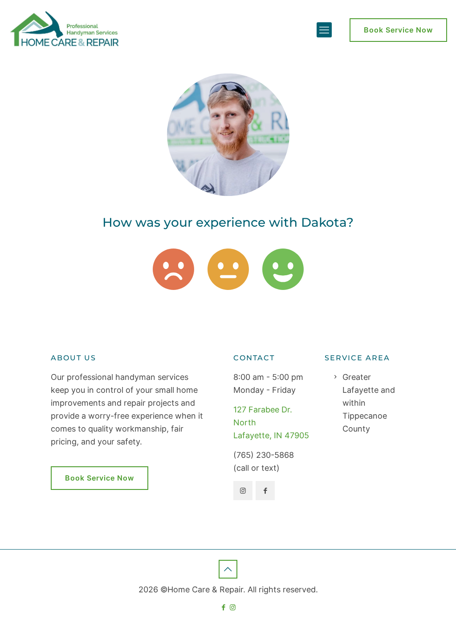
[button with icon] (242, 490)
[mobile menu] (324, 29)
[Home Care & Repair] (66, 27)
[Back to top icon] (228, 569)
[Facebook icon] (223, 607)
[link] (173, 269)
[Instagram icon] (232, 607)
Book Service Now (398, 29)
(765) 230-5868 (263, 455)
